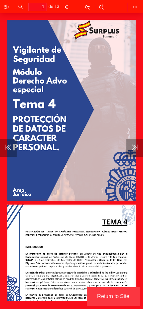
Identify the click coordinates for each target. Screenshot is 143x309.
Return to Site (113, 296)
